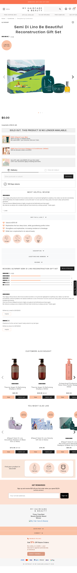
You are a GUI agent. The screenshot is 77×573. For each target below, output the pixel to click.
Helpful (7, 314)
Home (3, 18)
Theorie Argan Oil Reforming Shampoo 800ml (42, 388)
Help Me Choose (75, 288)
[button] (72, 77)
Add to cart (21, 397)
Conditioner (11, 18)
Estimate (68, 176)
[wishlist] (72, 22)
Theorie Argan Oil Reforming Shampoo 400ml (15, 388)
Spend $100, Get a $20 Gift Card (38, 2)
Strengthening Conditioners (25, 18)
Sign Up (64, 496)
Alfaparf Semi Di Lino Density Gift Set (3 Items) (42, 439)
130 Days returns (14, 184)
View (8, 397)
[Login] (66, 9)
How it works (36, 554)
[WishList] (69, 9)
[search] (60, 9)
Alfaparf (5, 22)
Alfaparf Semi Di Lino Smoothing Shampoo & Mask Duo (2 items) (15, 439)
